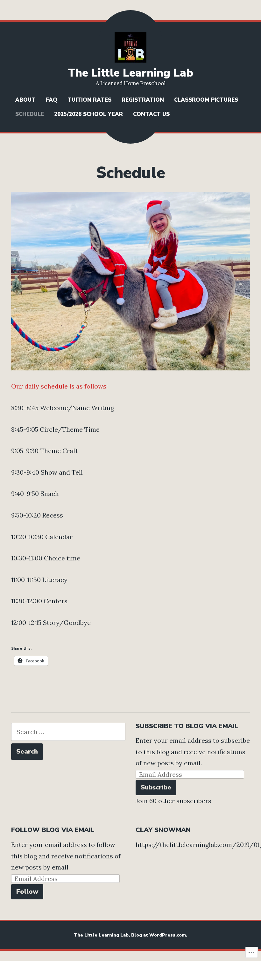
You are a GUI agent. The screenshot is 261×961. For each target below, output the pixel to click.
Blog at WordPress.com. (159, 935)
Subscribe (156, 787)
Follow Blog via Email (53, 830)
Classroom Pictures (206, 100)
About (25, 100)
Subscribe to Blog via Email (187, 726)
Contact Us (151, 114)
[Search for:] (68, 732)
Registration (143, 100)
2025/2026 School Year (88, 114)
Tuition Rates (89, 100)
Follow (27, 891)
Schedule (29, 114)
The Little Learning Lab (130, 72)
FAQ (51, 100)
